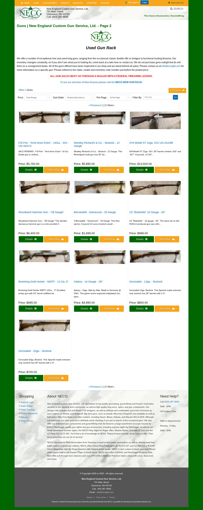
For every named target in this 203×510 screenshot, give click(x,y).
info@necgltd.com (171, 66)
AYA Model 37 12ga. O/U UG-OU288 (151, 142)
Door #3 (65, 3)
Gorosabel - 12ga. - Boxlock (145, 281)
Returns (24, 417)
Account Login (27, 402)
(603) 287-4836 (171, 401)
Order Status (27, 406)
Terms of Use (27, 421)
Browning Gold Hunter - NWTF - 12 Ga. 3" (43, 281)
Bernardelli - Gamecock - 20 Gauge (95, 212)
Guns (36, 3)
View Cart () (177, 2)
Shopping (92, 3)
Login (144, 2)
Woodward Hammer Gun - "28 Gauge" (41, 212)
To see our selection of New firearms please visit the (101, 82)
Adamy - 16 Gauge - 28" (88, 281)
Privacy (112, 497)
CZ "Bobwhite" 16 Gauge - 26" (147, 212)
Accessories (50, 3)
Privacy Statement (29, 413)
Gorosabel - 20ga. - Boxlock (35, 351)
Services (78, 3)
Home (26, 3)
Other (21, 90)
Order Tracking (28, 410)
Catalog (105, 3)
